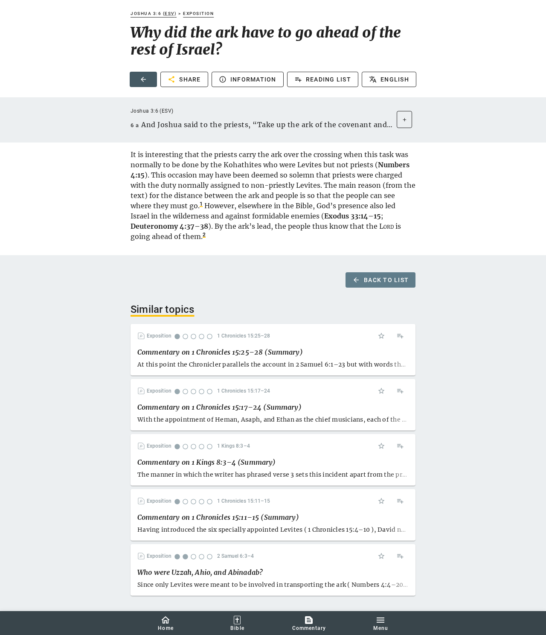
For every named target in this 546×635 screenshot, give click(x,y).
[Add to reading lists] (400, 335)
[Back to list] (143, 79)
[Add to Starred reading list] (381, 335)
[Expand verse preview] (404, 119)
